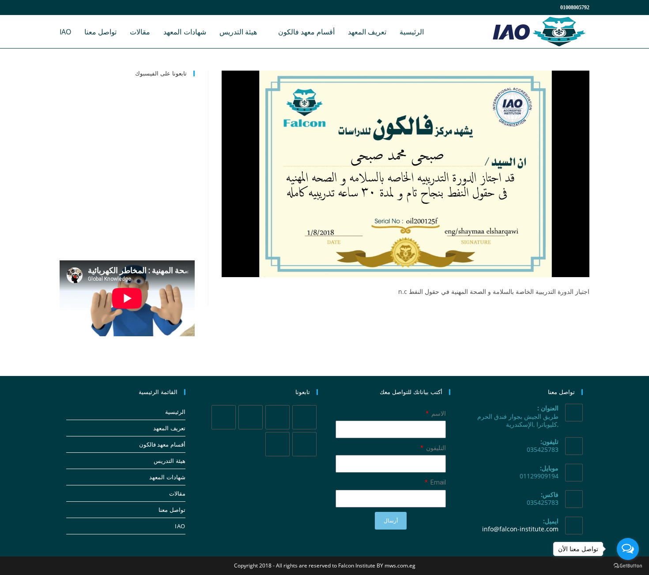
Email (437, 482)
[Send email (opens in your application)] (117, 7)
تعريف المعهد (169, 428)
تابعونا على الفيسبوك (161, 73)
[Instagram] (250, 417)
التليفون (435, 447)
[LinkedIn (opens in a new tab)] (96, 7)
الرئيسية (175, 412)
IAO (180, 526)
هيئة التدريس (169, 461)
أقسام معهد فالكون (162, 444)
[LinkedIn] (223, 417)
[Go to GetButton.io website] (628, 566)
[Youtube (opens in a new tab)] (107, 7)
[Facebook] (277, 417)
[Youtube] (277, 444)
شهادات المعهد (167, 477)
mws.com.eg (400, 565)
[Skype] (304, 444)
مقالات (177, 493)
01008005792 (574, 7)
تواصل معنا (171, 510)
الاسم (438, 413)
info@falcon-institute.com (520, 529)
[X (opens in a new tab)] (65, 7)
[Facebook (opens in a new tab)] (75, 7)
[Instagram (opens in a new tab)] (86, 7)
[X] (304, 417)
